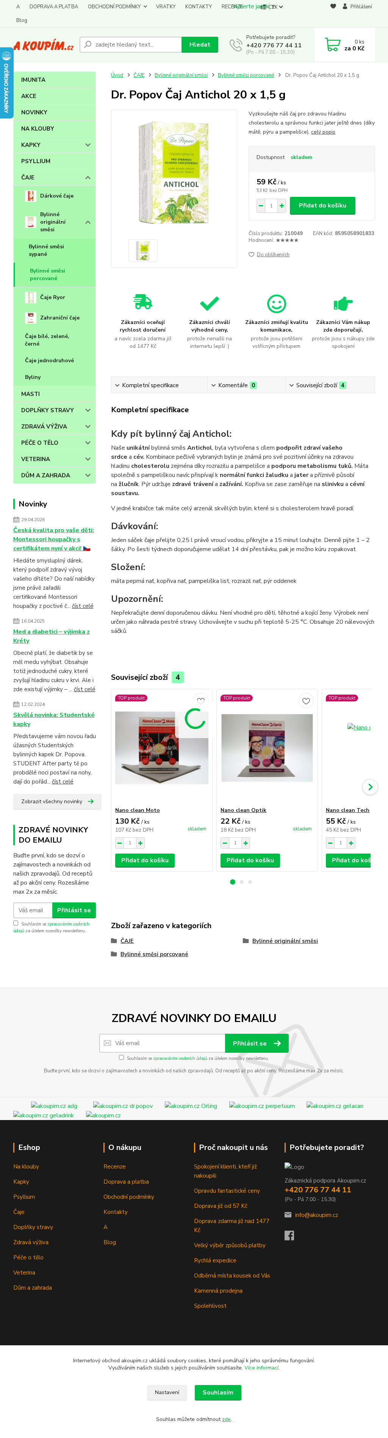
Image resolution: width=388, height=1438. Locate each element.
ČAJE (27, 177)
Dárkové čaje (57, 195)
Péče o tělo (28, 1257)
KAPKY (31, 145)
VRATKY (165, 6)
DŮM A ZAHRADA (45, 475)
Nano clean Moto (137, 810)
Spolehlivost (210, 1306)
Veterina (24, 1272)
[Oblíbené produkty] (333, 14)
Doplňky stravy (33, 1227)
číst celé (83, 606)
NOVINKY (34, 112)
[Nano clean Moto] (161, 748)
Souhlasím (218, 1392)
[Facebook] (293, 1238)
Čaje (19, 1212)
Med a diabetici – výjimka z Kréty (51, 636)
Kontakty (115, 1212)
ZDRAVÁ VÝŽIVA (44, 426)
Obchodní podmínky (128, 1197)
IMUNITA (33, 80)
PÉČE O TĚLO (39, 443)
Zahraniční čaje (60, 317)
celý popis (323, 132)
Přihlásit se (74, 910)
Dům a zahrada (32, 1288)
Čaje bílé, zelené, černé (47, 340)
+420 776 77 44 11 (274, 45)
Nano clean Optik (243, 810)
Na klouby (26, 1166)
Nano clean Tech (347, 810)
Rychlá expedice (215, 1260)
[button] (232, 882)
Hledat (199, 45)
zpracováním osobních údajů (180, 1058)
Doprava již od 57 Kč (220, 1206)
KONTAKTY (198, 6)
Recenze (114, 1166)
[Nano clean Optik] (267, 748)
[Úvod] (43, 45)
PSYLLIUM (35, 161)
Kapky (21, 1182)
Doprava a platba (126, 1182)
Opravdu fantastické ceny (227, 1191)
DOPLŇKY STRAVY (47, 410)
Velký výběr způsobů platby (230, 1245)
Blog (21, 20)
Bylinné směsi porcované (47, 274)
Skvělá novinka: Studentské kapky (54, 719)
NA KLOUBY (37, 128)
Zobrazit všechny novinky (51, 801)
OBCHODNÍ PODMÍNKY (114, 6)
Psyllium (24, 1197)
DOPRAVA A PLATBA (54, 6)
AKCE (28, 96)
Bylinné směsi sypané (46, 250)
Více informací (261, 1367)
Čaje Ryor (52, 297)
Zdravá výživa (30, 1242)
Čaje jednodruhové (49, 360)
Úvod (117, 75)
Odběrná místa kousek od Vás (232, 1275)
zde (226, 1419)
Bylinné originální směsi (53, 222)
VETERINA (35, 459)
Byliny (33, 377)
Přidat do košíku (322, 205)
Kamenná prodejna (218, 1291)
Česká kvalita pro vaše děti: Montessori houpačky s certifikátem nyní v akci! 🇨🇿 (53, 539)
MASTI (30, 394)
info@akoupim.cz (316, 1215)
